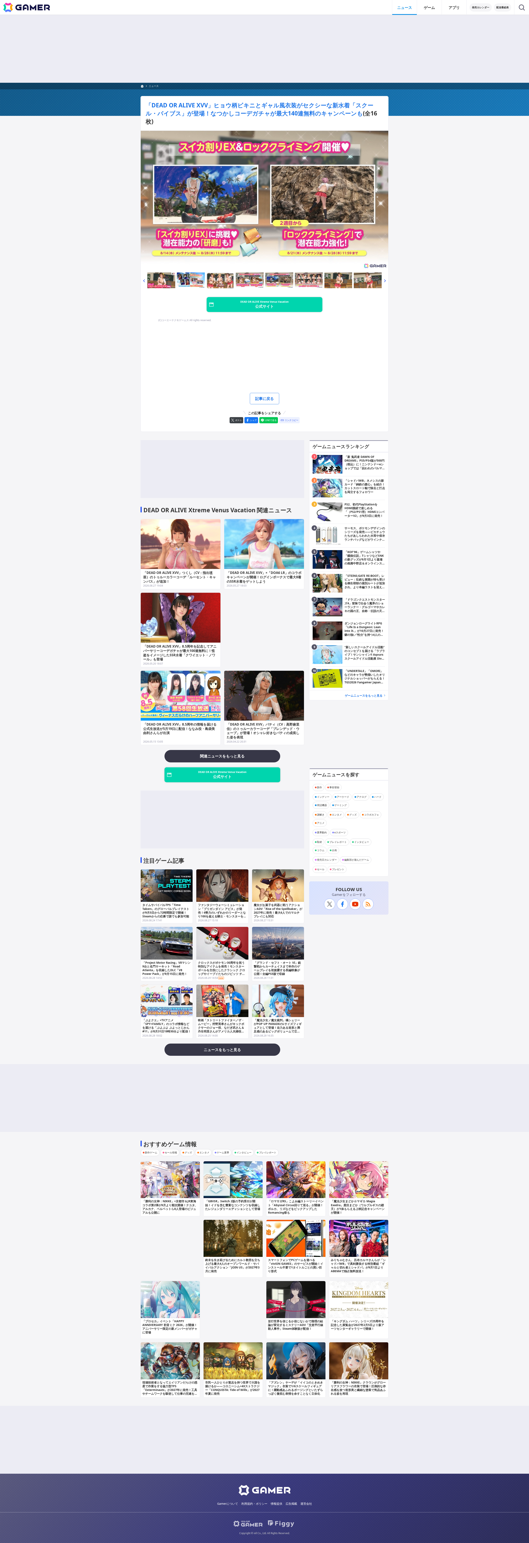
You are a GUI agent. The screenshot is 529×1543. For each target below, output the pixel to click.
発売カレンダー (480, 7)
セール (320, 869)
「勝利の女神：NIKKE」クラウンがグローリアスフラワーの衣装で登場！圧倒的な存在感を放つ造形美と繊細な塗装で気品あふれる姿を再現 (358, 1388)
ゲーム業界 (223, 1152)
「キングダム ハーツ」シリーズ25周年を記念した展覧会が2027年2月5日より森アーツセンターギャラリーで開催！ (357, 1325)
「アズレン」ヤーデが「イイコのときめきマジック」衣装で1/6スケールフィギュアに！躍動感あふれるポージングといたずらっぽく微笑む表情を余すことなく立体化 (295, 1388)
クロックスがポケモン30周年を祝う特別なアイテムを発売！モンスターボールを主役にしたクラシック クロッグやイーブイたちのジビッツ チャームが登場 (221, 970)
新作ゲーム (151, 1152)
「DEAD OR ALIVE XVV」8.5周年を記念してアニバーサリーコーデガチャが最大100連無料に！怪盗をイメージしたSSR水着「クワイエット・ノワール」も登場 (180, 652)
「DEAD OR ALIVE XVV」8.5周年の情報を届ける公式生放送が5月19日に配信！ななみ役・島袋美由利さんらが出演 (180, 728)
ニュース (404, 7)
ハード (377, 797)
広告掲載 (291, 1504)
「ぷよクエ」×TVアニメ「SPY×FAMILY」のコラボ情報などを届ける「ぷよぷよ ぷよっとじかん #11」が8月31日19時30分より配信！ (166, 1025)
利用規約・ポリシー (254, 1504)
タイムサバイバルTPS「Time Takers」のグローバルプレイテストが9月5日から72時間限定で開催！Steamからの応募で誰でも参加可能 (165, 910)
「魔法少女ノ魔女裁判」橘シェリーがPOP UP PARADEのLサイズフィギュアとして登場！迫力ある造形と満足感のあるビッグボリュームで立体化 (278, 1027)
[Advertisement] (264, 49)
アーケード (343, 797)
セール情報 (171, 1152)
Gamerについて (227, 1504)
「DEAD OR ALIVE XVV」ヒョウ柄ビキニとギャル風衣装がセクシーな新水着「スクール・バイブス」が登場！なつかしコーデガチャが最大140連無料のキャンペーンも (259, 109)
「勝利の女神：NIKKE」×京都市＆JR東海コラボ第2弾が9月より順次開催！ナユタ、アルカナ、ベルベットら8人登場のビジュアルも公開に (170, 1206)
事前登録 (334, 787)
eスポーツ (340, 832)
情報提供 (276, 1504)
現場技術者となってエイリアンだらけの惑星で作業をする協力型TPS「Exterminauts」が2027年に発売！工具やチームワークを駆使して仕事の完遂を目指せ (169, 1389)
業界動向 (322, 832)
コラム (320, 850)
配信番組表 (502, 7)
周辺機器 (322, 805)
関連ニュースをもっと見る (222, 756)
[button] (144, 280)
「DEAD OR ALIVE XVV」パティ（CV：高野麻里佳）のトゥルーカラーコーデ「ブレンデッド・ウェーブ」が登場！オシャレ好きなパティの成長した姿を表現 (263, 730)
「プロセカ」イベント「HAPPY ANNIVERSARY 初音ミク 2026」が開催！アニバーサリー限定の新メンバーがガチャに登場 (169, 1326)
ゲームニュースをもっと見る (363, 695)
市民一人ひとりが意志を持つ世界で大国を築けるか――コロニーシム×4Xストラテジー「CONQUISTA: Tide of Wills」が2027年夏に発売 (232, 1388)
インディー (323, 797)
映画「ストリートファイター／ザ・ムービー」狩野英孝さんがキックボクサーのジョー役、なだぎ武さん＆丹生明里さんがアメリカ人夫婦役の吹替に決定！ (221, 1027)
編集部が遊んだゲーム (356, 859)
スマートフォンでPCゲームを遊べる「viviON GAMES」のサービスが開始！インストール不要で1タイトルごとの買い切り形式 (295, 1265)
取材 (319, 842)
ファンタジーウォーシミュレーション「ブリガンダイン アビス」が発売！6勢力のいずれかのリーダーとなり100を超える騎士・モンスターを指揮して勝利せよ (222, 912)
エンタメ (337, 814)
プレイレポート (338, 842)
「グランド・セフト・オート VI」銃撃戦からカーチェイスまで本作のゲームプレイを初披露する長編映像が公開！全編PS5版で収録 (277, 968)
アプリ (454, 7)
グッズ (353, 814)
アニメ (320, 823)
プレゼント (338, 869)
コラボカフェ (371, 814)
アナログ (362, 797)
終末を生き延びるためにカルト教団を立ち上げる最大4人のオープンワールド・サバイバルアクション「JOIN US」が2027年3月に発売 (232, 1265)
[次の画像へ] (264, 200)
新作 (319, 787)
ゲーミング (340, 805)
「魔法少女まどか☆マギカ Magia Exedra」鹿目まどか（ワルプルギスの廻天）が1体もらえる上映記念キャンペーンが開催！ (358, 1206)
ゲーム (429, 7)
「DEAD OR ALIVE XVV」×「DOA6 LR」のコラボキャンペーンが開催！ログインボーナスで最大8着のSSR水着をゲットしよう (264, 577)
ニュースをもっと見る (222, 1049)
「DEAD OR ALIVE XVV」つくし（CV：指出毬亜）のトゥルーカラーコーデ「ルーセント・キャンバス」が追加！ (179, 577)
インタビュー (361, 842)
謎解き (320, 814)
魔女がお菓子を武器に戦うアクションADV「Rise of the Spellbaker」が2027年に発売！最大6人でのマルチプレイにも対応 (278, 910)
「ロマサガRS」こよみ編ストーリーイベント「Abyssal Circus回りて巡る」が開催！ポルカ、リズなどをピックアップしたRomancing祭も (296, 1206)
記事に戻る (264, 398)
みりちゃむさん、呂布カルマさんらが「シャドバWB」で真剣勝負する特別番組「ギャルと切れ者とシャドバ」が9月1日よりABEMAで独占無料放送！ (358, 1265)
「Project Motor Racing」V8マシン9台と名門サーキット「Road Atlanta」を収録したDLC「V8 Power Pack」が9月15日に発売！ (166, 968)
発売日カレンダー (327, 859)
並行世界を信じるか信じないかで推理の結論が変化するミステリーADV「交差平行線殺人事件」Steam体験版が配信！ (295, 1325)
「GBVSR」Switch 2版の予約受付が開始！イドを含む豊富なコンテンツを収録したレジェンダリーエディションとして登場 (232, 1205)
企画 (334, 850)
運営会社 (306, 1504)
